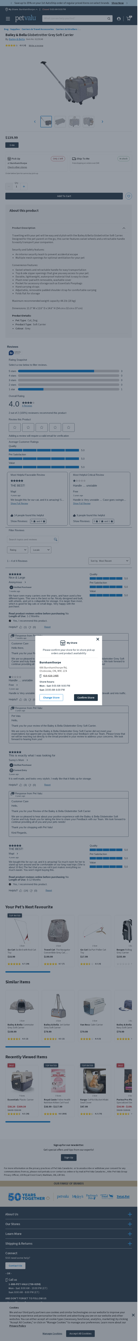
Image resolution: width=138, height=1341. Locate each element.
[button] (97, 639)
